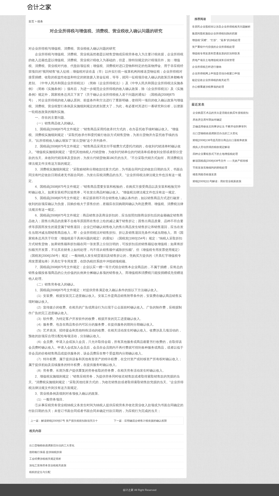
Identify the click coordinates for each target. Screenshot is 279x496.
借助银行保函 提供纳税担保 (45, 452)
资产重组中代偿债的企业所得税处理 (213, 46)
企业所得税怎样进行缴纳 (206, 66)
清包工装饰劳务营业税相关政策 (47, 465)
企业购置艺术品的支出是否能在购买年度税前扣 (220, 112)
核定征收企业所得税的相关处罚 (210, 80)
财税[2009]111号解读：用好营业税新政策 (217, 181)
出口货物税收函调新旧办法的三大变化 (51, 445)
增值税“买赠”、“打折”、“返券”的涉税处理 (216, 40)
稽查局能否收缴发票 (205, 174)
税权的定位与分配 (39, 472)
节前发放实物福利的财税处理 (210, 167)
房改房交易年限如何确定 (207, 119)
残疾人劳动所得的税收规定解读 (211, 147)
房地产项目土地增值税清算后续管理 (213, 60)
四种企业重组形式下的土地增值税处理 (215, 153)
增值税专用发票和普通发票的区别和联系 (216, 53)
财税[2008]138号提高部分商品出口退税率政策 (220, 140)
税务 (40, 21)
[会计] (45, 7)
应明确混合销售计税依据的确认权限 (145, 420)
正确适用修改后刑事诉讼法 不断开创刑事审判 (220, 126)
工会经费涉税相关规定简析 (45, 458)
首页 (31, 21)
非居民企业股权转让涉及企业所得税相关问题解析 (221, 26)
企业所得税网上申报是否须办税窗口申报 (216, 73)
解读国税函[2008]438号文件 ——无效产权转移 (220, 160)
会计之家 (128, 489)
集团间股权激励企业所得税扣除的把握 (214, 33)
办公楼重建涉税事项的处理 (208, 86)
